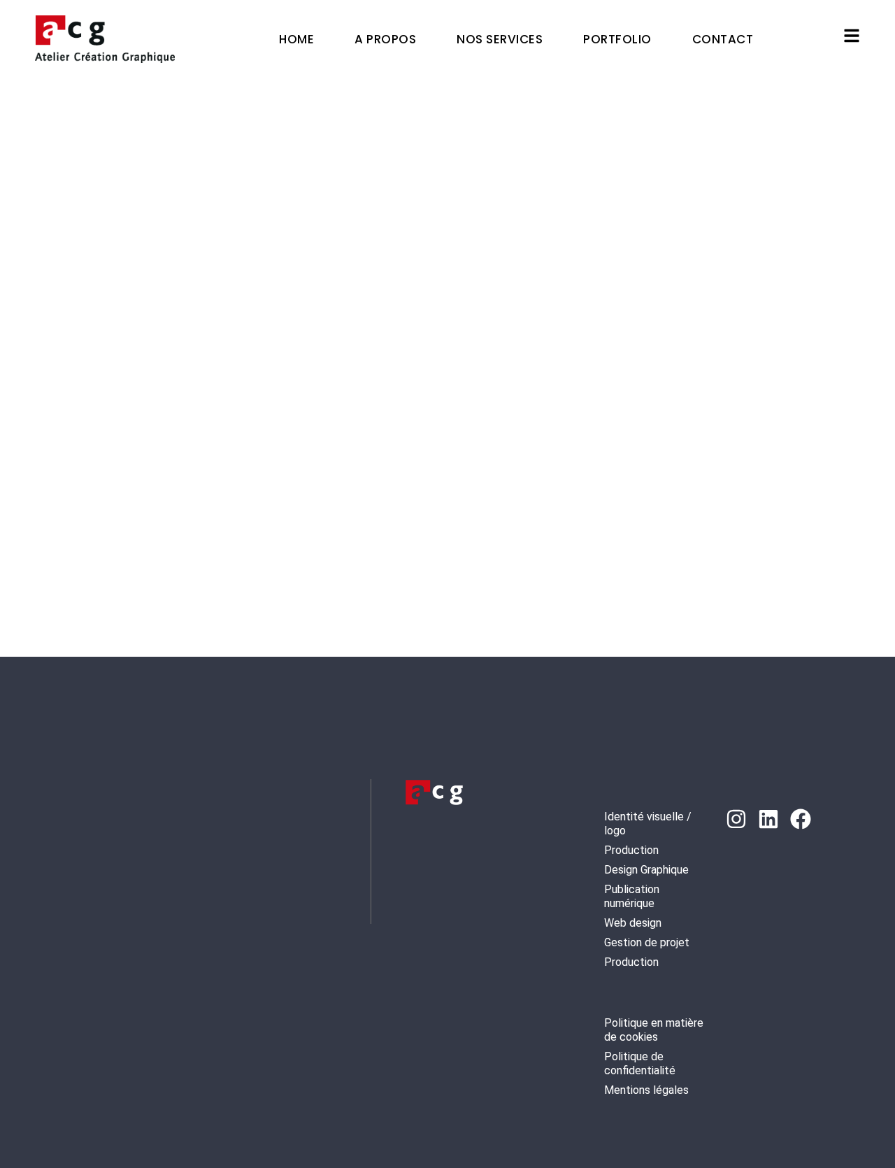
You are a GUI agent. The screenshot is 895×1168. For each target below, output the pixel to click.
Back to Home (439, 527)
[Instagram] (736, 819)
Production (631, 850)
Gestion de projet (646, 942)
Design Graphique (646, 869)
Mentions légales (646, 1090)
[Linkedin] (768, 819)
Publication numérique (631, 896)
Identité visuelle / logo (648, 823)
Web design (632, 923)
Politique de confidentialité (639, 1063)
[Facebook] (800, 819)
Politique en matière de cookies (653, 1030)
